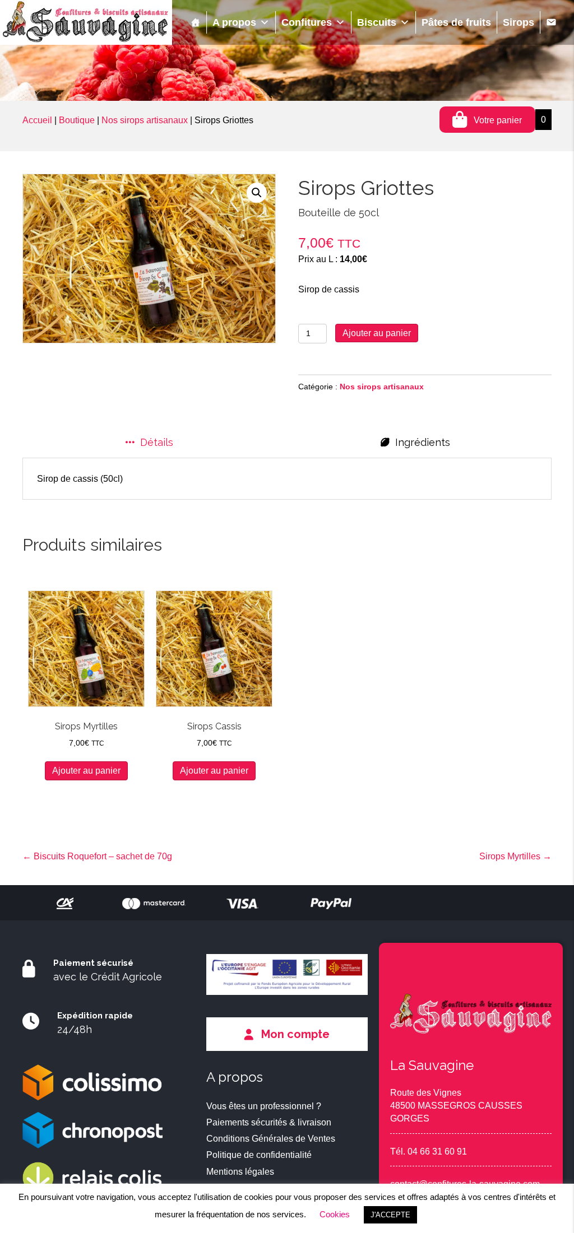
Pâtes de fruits (456, 22)
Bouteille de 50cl (338, 212)
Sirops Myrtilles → (515, 856)
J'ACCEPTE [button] (390, 1215)
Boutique (77, 120)
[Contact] (551, 22)
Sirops (518, 22)
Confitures (306, 22)
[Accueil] (195, 22)
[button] (257, 193)
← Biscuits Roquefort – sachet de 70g (97, 856)
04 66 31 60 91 (437, 1151)
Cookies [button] (335, 1214)
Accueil (37, 120)
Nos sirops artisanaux (144, 120)
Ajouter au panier (376, 333)
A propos (234, 22)
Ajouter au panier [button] (86, 770)
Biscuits (376, 22)
